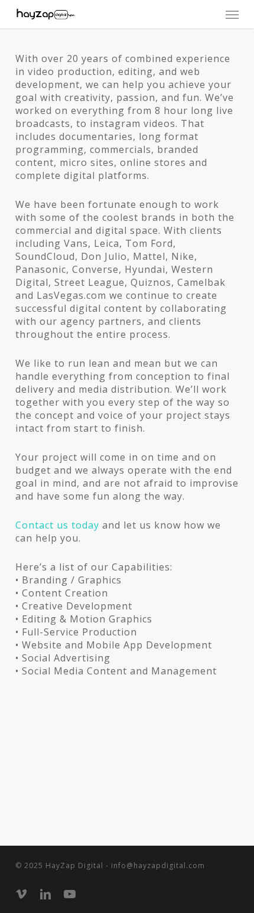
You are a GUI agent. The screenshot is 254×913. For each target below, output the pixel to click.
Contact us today (57, 525)
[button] (232, 14)
